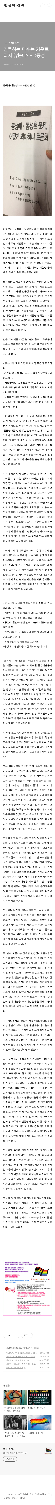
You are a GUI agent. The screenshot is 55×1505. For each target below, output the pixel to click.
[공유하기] (13, 1335)
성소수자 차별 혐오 (14, 1347)
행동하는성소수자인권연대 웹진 (15, 1453)
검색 (42, 6)
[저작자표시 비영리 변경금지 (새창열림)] (37, 1335)
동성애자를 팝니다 (14, 1367)
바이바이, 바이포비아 (16, 1360)
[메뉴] (49, 5)
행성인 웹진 (14, 6)
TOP (49, 1495)
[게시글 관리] (17, 1335)
